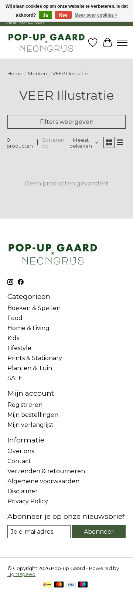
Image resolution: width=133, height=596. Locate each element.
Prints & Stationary (34, 358)
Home (15, 73)
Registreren (24, 404)
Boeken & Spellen (34, 308)
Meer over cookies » (96, 15)
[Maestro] (83, 585)
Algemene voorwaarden (43, 481)
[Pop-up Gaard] (46, 42)
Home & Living (28, 328)
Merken (37, 73)
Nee (63, 15)
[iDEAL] (47, 585)
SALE (15, 378)
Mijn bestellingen (32, 414)
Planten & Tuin (29, 368)
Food (15, 318)
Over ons (20, 451)
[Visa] (71, 585)
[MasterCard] (59, 585)
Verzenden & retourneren (46, 471)
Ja (45, 15)
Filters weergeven (66, 121)
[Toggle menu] (122, 42)
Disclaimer (22, 491)
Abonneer (99, 531)
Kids (13, 338)
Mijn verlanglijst (30, 424)
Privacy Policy (27, 501)
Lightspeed (21, 574)
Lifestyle (19, 348)
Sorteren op (53, 143)
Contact (19, 461)
